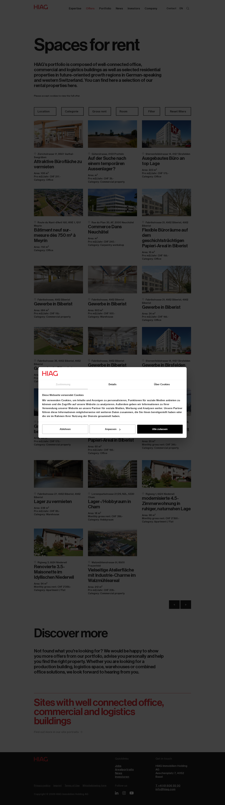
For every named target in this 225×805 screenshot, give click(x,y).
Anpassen (110, 429)
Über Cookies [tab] (162, 384)
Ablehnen (65, 429)
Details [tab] (113, 384)
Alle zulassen (160, 429)
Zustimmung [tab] (63, 384)
